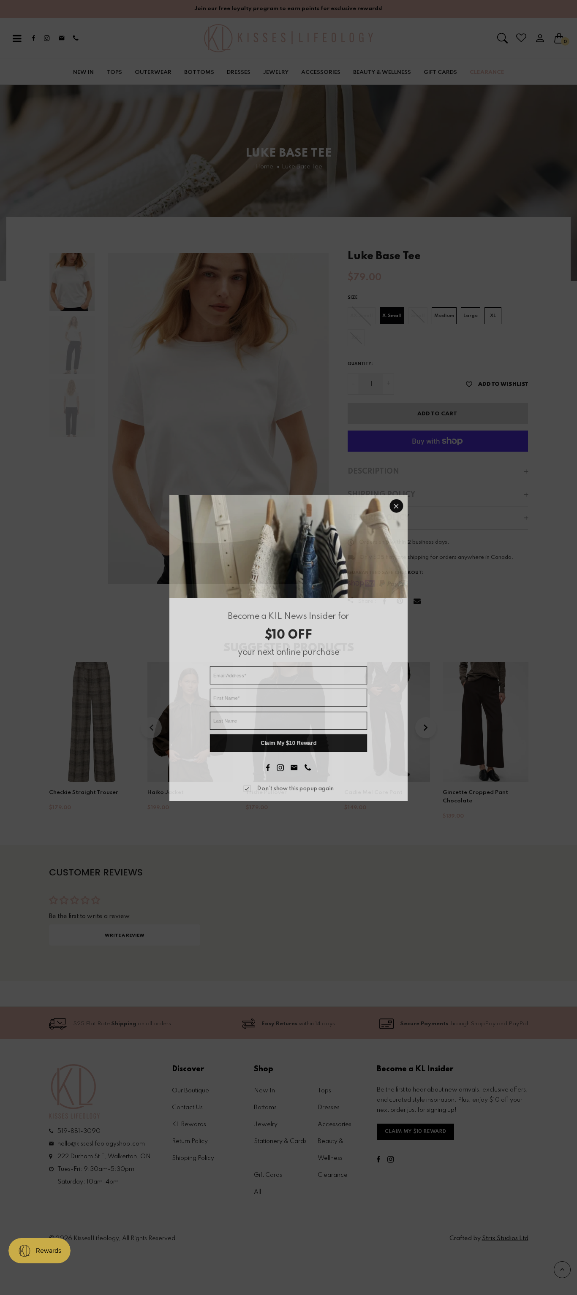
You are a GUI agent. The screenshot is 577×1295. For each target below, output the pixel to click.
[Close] (390, 514)
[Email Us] (294, 761)
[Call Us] (307, 761)
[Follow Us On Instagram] (281, 761)
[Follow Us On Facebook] (269, 761)
